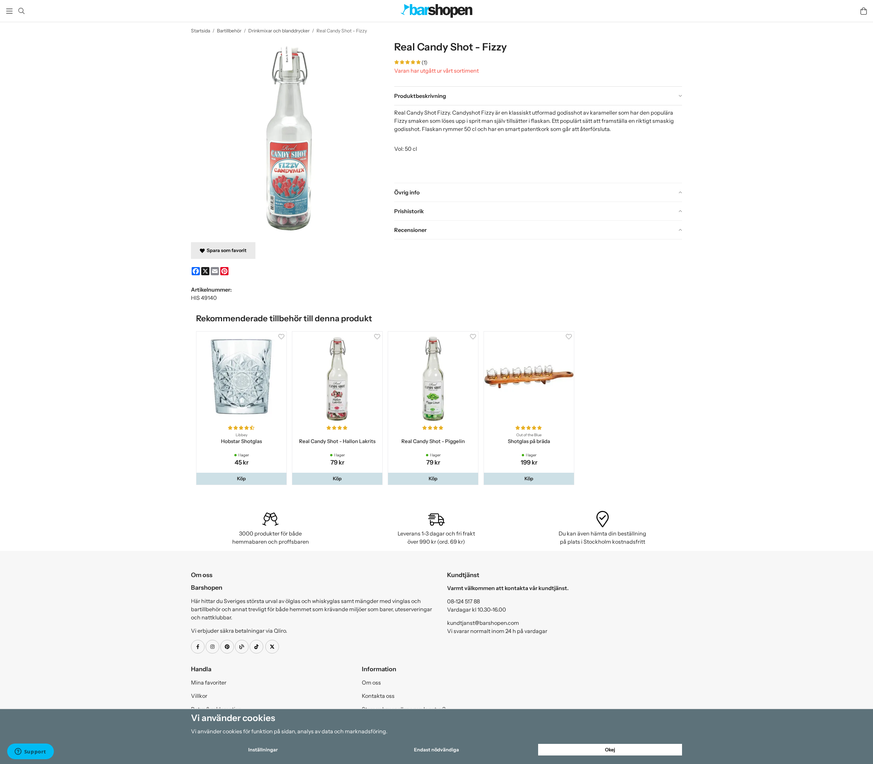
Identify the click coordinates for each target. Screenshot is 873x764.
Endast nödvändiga (436, 750)
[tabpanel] (538, 144)
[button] (242, 480)
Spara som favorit (226, 250)
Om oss (371, 683)
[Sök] (21, 11)
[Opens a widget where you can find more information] (30, 752)
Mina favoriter (208, 683)
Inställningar (263, 750)
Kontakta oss (378, 697)
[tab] (538, 95)
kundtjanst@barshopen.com (483, 624)
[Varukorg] (864, 11)
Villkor (199, 697)
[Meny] (9, 11)
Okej (610, 750)
